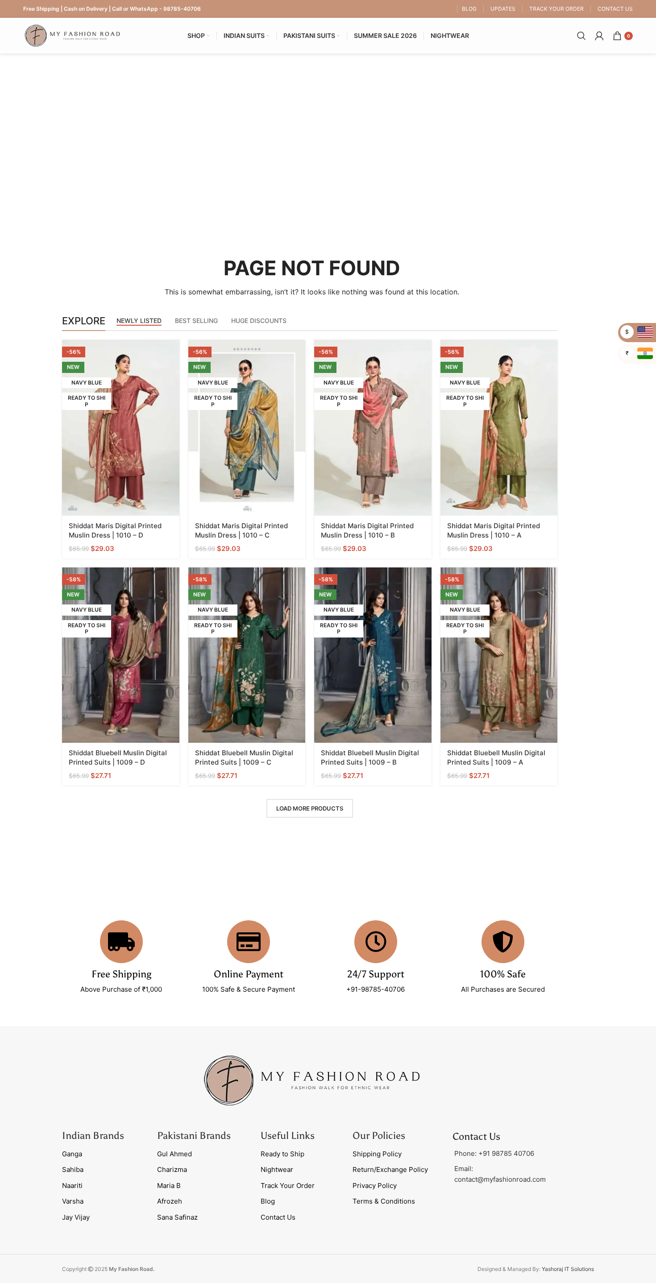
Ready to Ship (282, 1154)
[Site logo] (72, 35)
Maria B (169, 1185)
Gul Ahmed (174, 1154)
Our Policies (379, 1136)
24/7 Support (375, 974)
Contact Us (278, 1217)
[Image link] (311, 1080)
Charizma (172, 1169)
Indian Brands (93, 1136)
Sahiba (72, 1169)
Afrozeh (169, 1201)
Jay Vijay (76, 1217)
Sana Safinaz (177, 1217)
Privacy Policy (375, 1185)
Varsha (72, 1201)
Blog (268, 1201)
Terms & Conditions (384, 1201)
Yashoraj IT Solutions (568, 1269)
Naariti (72, 1185)
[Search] (581, 36)
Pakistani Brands (194, 1136)
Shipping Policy (377, 1154)
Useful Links (288, 1136)
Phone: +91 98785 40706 (494, 1153)
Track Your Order (288, 1185)
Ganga (72, 1154)
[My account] (599, 36)
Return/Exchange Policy (390, 1169)
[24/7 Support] (375, 941)
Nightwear (277, 1169)
